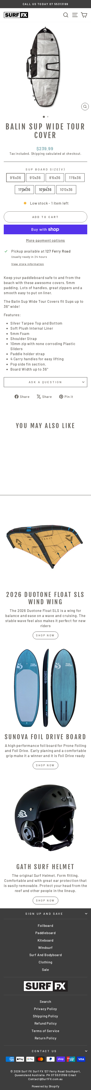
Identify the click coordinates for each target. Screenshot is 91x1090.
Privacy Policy (45, 1009)
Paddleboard (45, 933)
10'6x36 (45, 189)
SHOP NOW (45, 765)
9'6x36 (15, 177)
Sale (45, 970)
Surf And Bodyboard (45, 955)
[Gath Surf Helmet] (45, 817)
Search (45, 1001)
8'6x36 (55, 177)
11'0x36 (24, 189)
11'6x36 (75, 177)
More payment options (45, 240)
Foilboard (45, 925)
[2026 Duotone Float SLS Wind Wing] (45, 545)
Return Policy (46, 1038)
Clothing (45, 962)
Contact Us (44, 1051)
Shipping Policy (45, 1016)
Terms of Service (45, 1031)
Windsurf (45, 948)
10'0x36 (66, 189)
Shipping (38, 153)
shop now (45, 635)
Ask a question (46, 382)
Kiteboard (45, 940)
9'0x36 (35, 177)
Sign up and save (44, 913)
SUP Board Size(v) (45, 169)
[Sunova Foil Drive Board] (45, 688)
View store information (27, 264)
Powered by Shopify (45, 1086)
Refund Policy (45, 1023)
